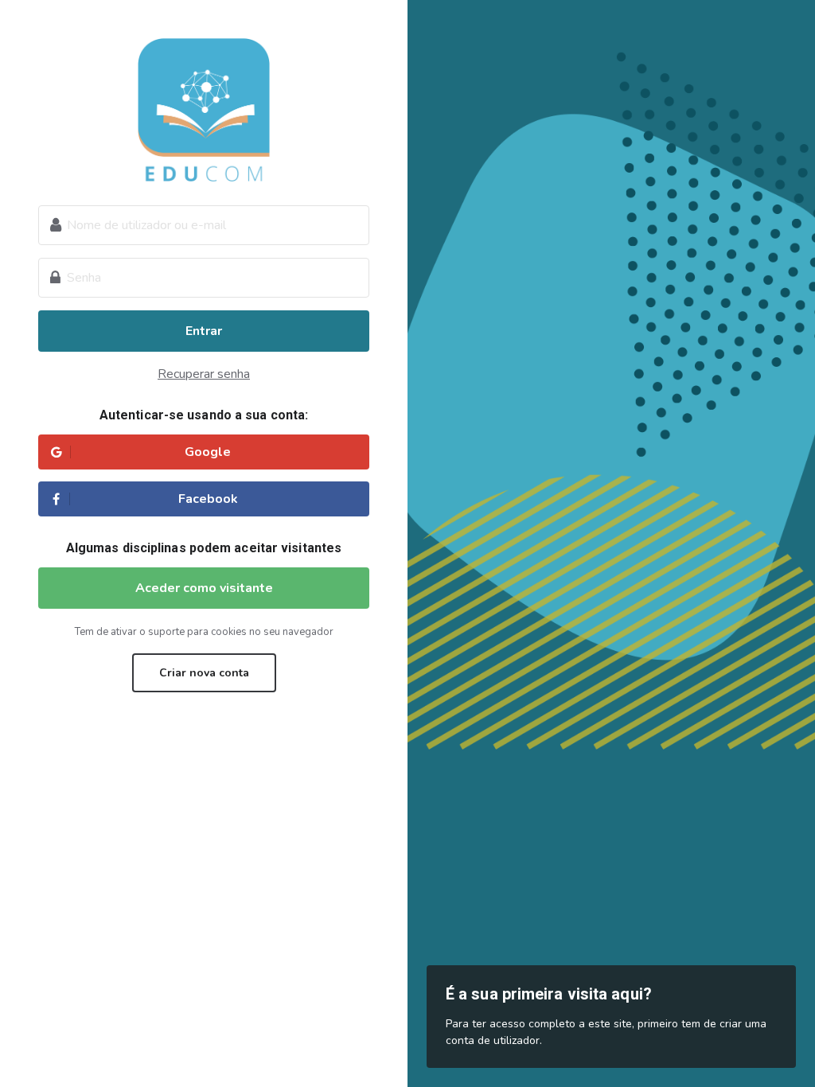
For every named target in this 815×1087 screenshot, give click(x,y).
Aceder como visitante (204, 588)
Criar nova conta (204, 672)
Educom (203, 109)
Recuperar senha (204, 374)
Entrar (203, 331)
